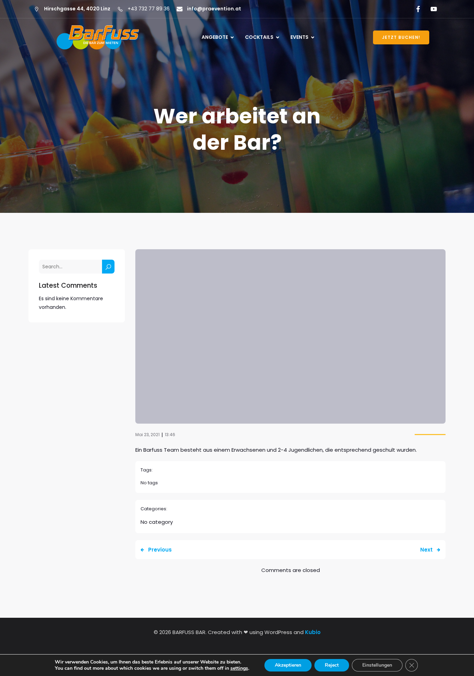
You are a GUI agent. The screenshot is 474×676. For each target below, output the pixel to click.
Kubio (313, 632)
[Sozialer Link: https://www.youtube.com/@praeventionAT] (432, 9)
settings (239, 668)
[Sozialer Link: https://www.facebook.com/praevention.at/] (417, 9)
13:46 (170, 434)
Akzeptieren (288, 665)
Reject (332, 665)
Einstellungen (377, 665)
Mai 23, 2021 (147, 434)
